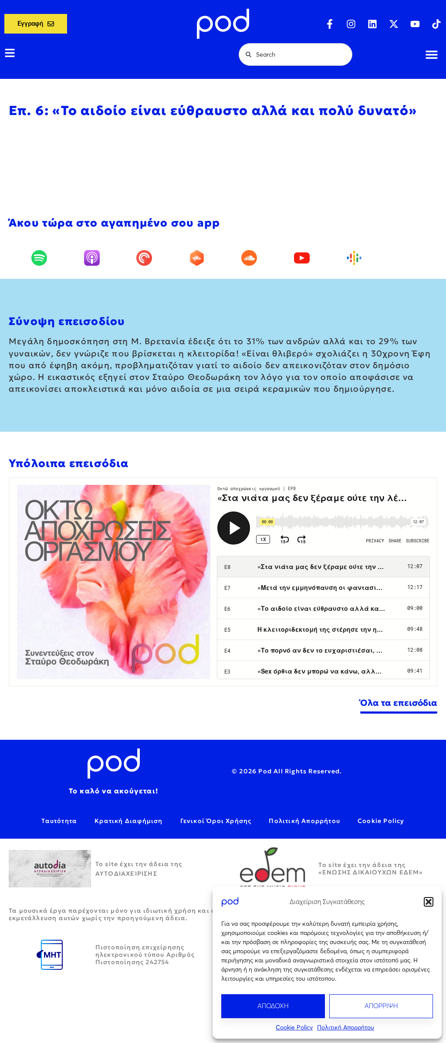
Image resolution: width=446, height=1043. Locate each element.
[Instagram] (351, 24)
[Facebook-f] (329, 24)
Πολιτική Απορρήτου (345, 1027)
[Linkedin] (372, 24)
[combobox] (295, 54)
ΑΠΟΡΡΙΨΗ (381, 1006)
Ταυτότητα (59, 821)
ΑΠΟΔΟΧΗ (273, 1006)
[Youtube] (415, 24)
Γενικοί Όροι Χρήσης (216, 821)
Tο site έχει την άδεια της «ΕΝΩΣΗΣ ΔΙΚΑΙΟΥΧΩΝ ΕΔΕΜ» (370, 868)
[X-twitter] (393, 24)
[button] (428, 901)
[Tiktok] (436, 24)
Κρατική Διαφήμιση (128, 821)
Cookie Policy (294, 1027)
